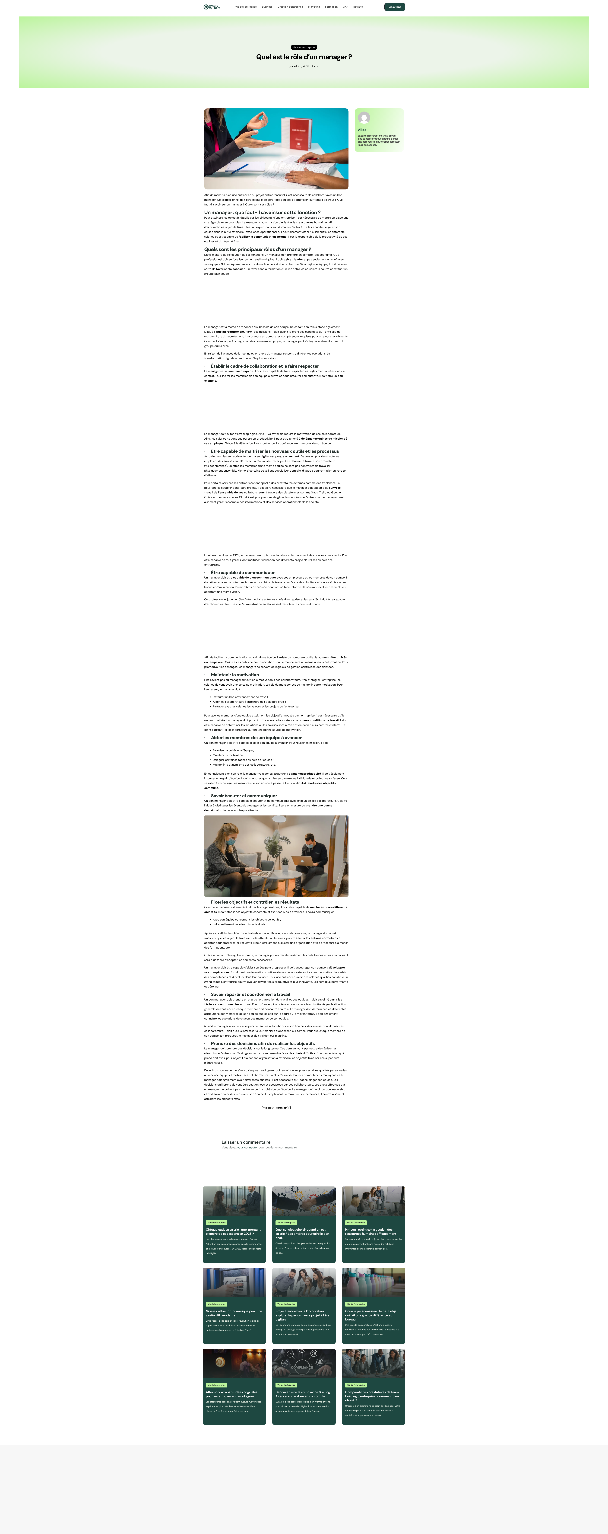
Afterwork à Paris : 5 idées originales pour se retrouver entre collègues (231, 1394)
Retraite (358, 6)
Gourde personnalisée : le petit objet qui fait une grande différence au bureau (371, 1315)
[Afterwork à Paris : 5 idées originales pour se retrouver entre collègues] (234, 1363)
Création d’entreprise (290, 6)
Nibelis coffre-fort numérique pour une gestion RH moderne (234, 1313)
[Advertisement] (276, 301)
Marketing (314, 6)
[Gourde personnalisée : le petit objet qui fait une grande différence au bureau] (373, 1282)
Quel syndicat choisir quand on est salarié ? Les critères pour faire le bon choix (302, 1233)
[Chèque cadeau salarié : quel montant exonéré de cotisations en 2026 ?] (234, 1201)
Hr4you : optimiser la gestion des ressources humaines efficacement (370, 1231)
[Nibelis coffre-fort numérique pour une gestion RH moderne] (234, 1282)
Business (267, 6)
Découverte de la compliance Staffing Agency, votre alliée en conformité (303, 1394)
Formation (331, 6)
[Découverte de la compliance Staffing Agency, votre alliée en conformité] (304, 1363)
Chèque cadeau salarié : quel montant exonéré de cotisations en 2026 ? (233, 1231)
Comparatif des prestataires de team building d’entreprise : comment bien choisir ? (372, 1396)
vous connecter (247, 1147)
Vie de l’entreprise (246, 6)
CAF (345, 6)
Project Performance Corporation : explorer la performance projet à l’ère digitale (302, 1315)
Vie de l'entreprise (216, 1222)
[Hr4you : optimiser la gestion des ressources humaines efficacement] (373, 1201)
